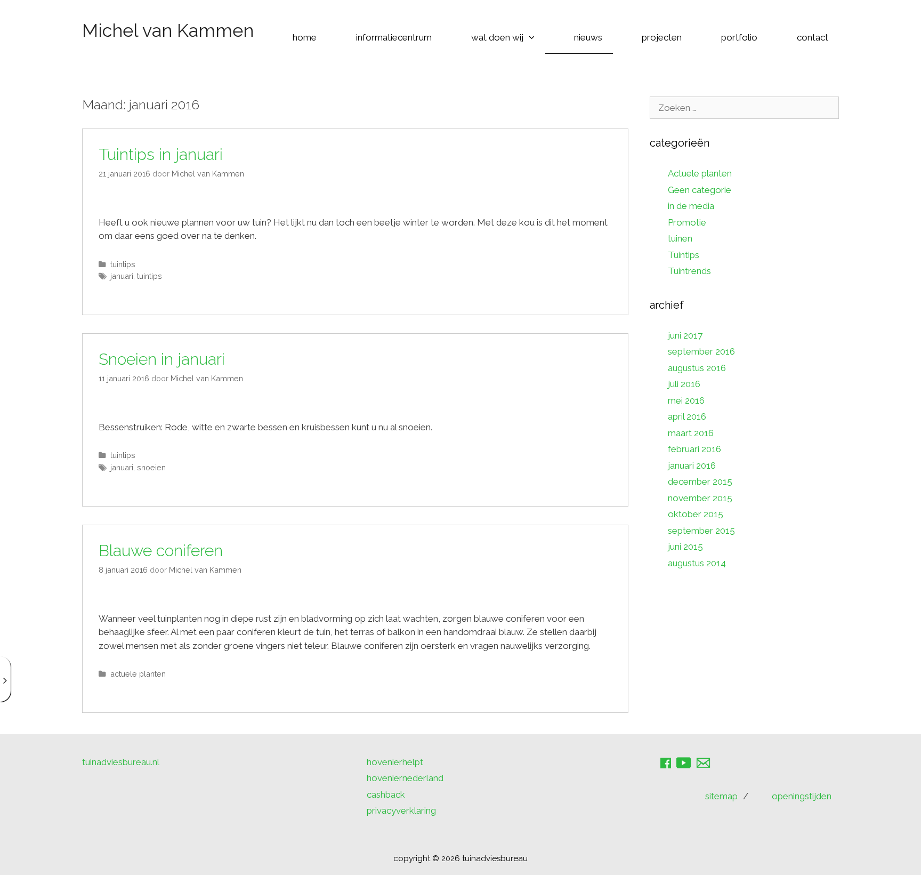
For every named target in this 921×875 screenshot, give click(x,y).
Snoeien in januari (162, 359)
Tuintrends (689, 271)
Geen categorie (699, 189)
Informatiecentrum (394, 37)
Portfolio (739, 37)
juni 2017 (685, 335)
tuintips (149, 275)
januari (121, 275)
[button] (534, 37)
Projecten (662, 37)
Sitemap (721, 796)
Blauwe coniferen (161, 550)
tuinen (680, 238)
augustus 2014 (697, 563)
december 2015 (700, 481)
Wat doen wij (497, 37)
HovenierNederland (405, 778)
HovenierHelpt (395, 762)
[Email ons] (706, 766)
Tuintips (122, 264)
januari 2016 (692, 465)
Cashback (386, 794)
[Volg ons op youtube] (686, 766)
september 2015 (701, 530)
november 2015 (700, 498)
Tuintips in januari (161, 154)
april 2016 (687, 416)
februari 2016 (694, 449)
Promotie (687, 222)
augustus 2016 (697, 368)
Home (305, 37)
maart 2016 (691, 433)
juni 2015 (685, 546)
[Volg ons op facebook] (668, 766)
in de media (691, 205)
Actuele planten (138, 673)
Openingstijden (801, 796)
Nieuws (588, 37)
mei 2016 (686, 400)
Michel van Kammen (168, 30)
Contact (812, 37)
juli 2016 (684, 384)
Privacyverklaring (401, 810)
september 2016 (701, 351)
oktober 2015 (695, 514)
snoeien (151, 467)
